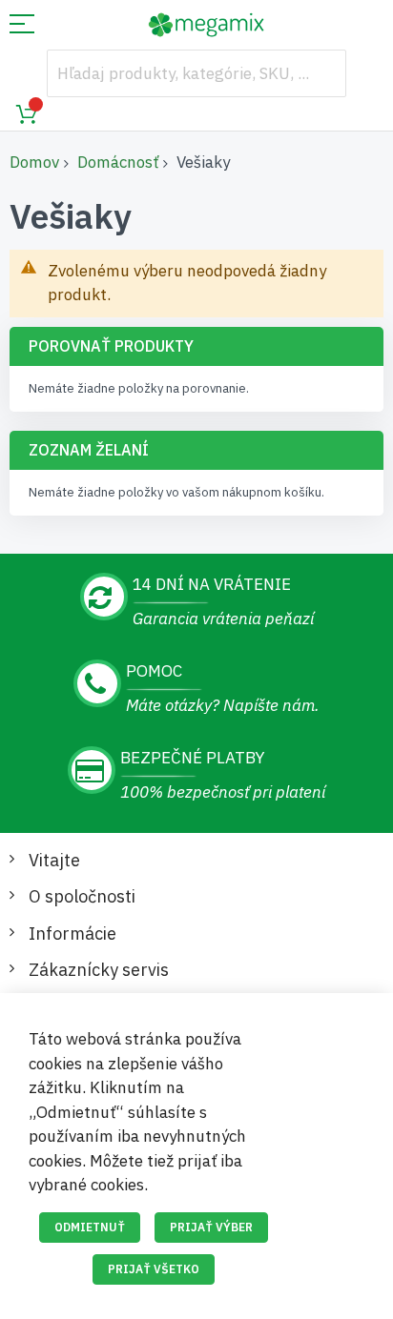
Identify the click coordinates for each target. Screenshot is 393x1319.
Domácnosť (117, 162)
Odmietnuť (89, 1227)
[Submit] (322, 73)
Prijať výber (211, 1227)
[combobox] (196, 73)
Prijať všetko (153, 1269)
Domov (34, 162)
